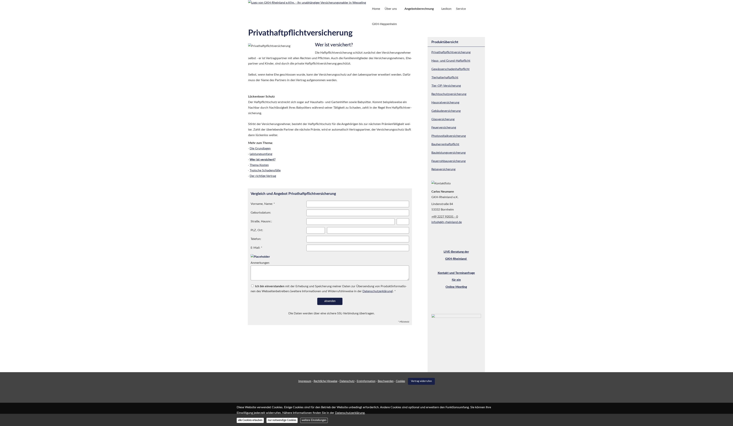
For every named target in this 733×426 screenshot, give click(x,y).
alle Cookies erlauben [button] (250, 420)
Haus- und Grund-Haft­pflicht (450, 60)
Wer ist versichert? (262, 159)
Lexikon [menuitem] (446, 8)
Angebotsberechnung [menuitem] (419, 8)
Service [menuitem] (461, 8)
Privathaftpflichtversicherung (451, 52)
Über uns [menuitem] (391, 8)
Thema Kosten (259, 165)
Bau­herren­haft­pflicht (445, 144)
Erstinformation (366, 381)
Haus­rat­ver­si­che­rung (445, 102)
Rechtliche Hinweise (325, 381)
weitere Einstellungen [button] (314, 420)
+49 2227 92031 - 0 (444, 216)
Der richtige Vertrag (263, 176)
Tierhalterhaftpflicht (444, 77)
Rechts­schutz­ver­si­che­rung (448, 94)
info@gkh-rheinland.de (446, 222)
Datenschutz (347, 381)
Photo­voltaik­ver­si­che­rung (448, 135)
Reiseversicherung (443, 169)
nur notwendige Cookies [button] (282, 420)
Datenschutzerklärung (350, 412)
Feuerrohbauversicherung (448, 161)
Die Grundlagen (260, 148)
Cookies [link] (400, 381)
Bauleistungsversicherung (448, 152)
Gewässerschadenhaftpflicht (450, 69)
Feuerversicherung (443, 127)
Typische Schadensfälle (265, 170)
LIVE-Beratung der (456, 251)
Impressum (304, 381)
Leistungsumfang (261, 154)
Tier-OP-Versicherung (446, 85)
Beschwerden (386, 381)
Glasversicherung (442, 119)
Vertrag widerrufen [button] (421, 381)
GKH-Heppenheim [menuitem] (384, 24)
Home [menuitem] (376, 8)
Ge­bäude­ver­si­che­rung (446, 110)
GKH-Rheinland (456, 258)
